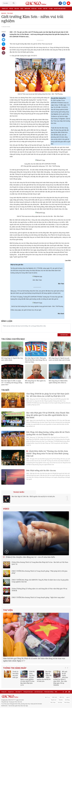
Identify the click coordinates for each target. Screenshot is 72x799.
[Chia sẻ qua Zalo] (3, 44)
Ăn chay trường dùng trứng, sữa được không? (11, 697)
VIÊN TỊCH (61, 717)
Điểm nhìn (27, 8)
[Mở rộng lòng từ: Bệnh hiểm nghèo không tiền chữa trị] (60, 371)
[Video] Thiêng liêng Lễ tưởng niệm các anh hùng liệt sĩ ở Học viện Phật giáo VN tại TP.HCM (39, 590)
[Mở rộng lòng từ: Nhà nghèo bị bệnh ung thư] (36, 371)
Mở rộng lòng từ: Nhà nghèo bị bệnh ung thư (35, 382)
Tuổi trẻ (45, 8)
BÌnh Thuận (53, 722)
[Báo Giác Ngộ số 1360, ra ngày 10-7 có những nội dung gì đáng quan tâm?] (12, 371)
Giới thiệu (60, 722)
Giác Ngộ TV (18, 712)
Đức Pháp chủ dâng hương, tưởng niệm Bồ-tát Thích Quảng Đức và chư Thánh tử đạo (48, 433)
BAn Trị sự (47, 717)
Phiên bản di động (48, 712)
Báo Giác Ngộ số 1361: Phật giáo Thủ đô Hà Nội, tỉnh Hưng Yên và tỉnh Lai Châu (36, 360)
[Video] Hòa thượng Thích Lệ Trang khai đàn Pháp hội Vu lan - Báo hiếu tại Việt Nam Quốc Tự (40, 563)
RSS (56, 712)
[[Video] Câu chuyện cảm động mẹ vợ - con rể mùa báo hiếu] (36, 533)
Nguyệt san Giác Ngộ (59, 8)
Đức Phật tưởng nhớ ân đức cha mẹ (41, 470)
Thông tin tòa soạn (28, 712)
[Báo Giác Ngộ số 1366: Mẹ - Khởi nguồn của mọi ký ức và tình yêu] (6, 499)
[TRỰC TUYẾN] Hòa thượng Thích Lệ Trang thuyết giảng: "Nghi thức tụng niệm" (38, 597)
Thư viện (8, 610)
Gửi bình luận (64, 335)
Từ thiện (9, 12)
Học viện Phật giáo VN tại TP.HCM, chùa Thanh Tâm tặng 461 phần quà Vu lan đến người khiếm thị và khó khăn (47, 415)
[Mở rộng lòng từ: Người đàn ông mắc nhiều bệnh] (12, 349)
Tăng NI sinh (53, 720)
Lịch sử (4, 12)
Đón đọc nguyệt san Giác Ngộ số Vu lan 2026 (27, 697)
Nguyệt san (11, 712)
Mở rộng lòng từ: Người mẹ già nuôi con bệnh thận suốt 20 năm (59, 359)
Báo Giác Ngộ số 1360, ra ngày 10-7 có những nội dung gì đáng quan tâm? (11, 383)
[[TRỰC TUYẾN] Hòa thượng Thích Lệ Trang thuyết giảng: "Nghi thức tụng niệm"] (6, 599)
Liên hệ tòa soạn (38, 712)
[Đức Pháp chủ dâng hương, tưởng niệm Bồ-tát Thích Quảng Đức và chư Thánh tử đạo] (13, 438)
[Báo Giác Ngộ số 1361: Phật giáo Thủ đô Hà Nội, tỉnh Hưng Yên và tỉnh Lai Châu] (36, 349)
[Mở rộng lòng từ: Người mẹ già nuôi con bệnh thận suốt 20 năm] (60, 349)
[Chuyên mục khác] (69, 12)
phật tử (68, 717)
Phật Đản (61, 720)
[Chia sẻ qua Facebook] (3, 35)
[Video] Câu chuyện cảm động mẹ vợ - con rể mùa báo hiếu (30, 557)
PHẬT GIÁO (54, 717)
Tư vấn (40, 8)
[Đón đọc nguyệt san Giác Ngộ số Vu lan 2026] (23, 696)
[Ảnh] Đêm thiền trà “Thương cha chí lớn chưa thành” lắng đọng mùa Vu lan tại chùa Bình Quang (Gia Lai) (47, 453)
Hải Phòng (67, 720)
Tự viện (51, 8)
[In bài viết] (3, 53)
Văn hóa (16, 8)
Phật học (34, 8)
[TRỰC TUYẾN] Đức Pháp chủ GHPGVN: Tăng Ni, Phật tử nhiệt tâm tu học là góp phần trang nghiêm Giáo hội (40, 581)
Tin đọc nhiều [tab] (18, 492)
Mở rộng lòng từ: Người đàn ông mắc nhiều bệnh (12, 359)
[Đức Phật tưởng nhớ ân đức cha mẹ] (13, 477)
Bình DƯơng (67, 722)
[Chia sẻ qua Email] (3, 48)
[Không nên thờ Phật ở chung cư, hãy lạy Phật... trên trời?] (56, 696)
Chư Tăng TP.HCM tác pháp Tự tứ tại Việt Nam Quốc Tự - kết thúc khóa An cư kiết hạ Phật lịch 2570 (47, 395)
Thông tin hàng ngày (14, 690)
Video (21, 8)
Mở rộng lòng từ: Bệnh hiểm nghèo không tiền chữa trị (58, 382)
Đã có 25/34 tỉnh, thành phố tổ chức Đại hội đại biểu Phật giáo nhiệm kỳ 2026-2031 (35, 681)
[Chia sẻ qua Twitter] (3, 39)
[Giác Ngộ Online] (22, 716)
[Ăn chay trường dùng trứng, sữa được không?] (7, 696)
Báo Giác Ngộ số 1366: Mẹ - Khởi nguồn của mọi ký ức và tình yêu (33, 496)
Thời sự (11, 8)
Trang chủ (5, 8)
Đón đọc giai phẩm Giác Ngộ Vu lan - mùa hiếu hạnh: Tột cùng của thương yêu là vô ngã (44, 699)
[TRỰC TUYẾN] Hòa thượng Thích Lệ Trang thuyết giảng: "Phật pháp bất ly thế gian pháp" (39, 572)
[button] (66, 698)
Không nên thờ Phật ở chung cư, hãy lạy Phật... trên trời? (60, 698)
